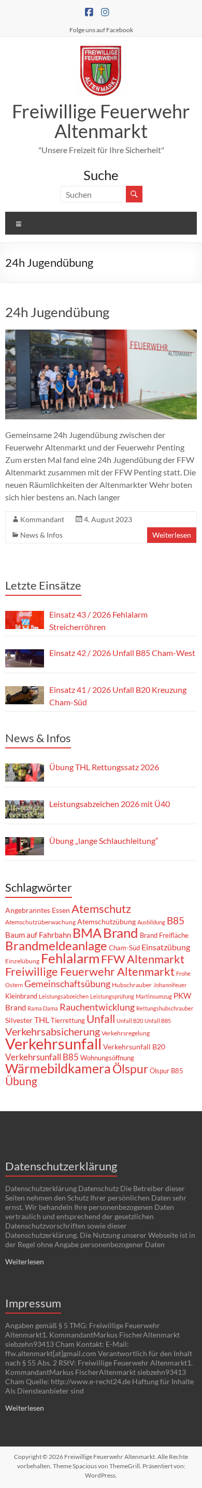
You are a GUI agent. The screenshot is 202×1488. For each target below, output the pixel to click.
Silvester (19, 1020)
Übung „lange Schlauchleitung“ (103, 840)
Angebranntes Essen (37, 910)
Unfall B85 (158, 1020)
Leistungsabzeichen (64, 996)
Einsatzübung (165, 947)
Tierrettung (68, 1020)
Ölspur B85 (166, 1071)
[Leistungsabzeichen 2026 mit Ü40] (24, 809)
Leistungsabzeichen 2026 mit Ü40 (109, 804)
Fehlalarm (70, 958)
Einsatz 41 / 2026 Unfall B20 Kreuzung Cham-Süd (117, 696)
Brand (120, 932)
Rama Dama (42, 1008)
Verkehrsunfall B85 (42, 1057)
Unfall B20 (130, 1020)
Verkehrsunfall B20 (134, 1047)
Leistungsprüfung (112, 996)
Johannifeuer (169, 984)
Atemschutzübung (106, 922)
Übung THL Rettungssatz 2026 (104, 767)
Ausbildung (151, 922)
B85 (175, 920)
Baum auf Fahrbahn (38, 934)
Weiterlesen (171, 534)
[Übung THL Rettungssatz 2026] (24, 772)
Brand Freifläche (164, 935)
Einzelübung (22, 961)
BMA (87, 932)
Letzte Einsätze (43, 585)
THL (41, 1020)
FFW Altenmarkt (142, 959)
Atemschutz (101, 909)
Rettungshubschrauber (164, 1008)
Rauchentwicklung (97, 1007)
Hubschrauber (132, 985)
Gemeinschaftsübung (67, 983)
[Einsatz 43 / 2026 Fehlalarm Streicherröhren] (24, 620)
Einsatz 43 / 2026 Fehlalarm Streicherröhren (98, 620)
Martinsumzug (154, 996)
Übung (21, 1080)
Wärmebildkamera (58, 1068)
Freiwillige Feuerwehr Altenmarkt (101, 121)
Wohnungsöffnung (107, 1058)
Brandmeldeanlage (56, 945)
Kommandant (42, 519)
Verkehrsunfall (53, 1043)
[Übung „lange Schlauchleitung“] (24, 846)
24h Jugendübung (57, 312)
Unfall (100, 1019)
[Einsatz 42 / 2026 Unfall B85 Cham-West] (24, 658)
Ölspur (130, 1068)
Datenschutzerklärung (61, 1166)
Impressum (33, 1303)
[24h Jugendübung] (101, 334)
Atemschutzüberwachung (40, 922)
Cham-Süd (124, 948)
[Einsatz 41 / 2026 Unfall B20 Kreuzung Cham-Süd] (24, 695)
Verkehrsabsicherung (52, 1031)
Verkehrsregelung (126, 1033)
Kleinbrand (21, 996)
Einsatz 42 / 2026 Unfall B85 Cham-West (122, 653)
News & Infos (41, 534)
